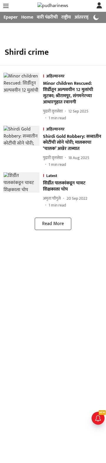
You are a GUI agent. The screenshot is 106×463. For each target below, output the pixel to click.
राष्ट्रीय (66, 17)
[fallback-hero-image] (23, 97)
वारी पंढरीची (47, 17)
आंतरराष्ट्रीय (83, 17)
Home (27, 17)
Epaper (11, 17)
